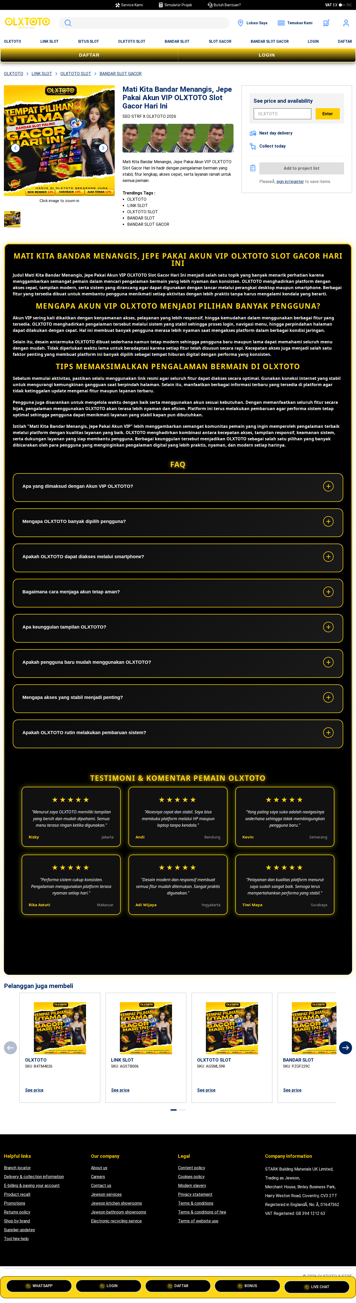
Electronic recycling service (116, 1221)
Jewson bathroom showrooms (118, 1212)
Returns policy (17, 1212)
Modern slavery (192, 1185)
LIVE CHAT (320, 1285)
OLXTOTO (12, 41)
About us (99, 1167)
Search (67, 23)
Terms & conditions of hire (202, 1212)
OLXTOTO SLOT (131, 41)
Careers (98, 1176)
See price (34, 1090)
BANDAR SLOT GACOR (270, 41)
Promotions (14, 1203)
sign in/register (290, 181)
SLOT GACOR (220, 41)
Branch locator (17, 1167)
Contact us (101, 1185)
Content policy (191, 1167)
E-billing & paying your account (32, 1185)
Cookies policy (191, 1176)
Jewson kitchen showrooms (116, 1203)
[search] (144, 23)
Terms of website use (198, 1221)
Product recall (17, 1194)
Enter (327, 113)
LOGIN (313, 41)
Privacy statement (195, 1194)
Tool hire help (16, 1238)
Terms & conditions (195, 1203)
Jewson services (106, 1194)
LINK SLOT (49, 41)
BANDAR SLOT (177, 41)
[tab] (173, 1110)
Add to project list (302, 168)
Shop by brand (17, 1221)
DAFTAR (345, 41)
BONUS (250, 1287)
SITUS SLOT (88, 41)
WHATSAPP (42, 1287)
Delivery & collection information (34, 1176)
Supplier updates (19, 1229)
